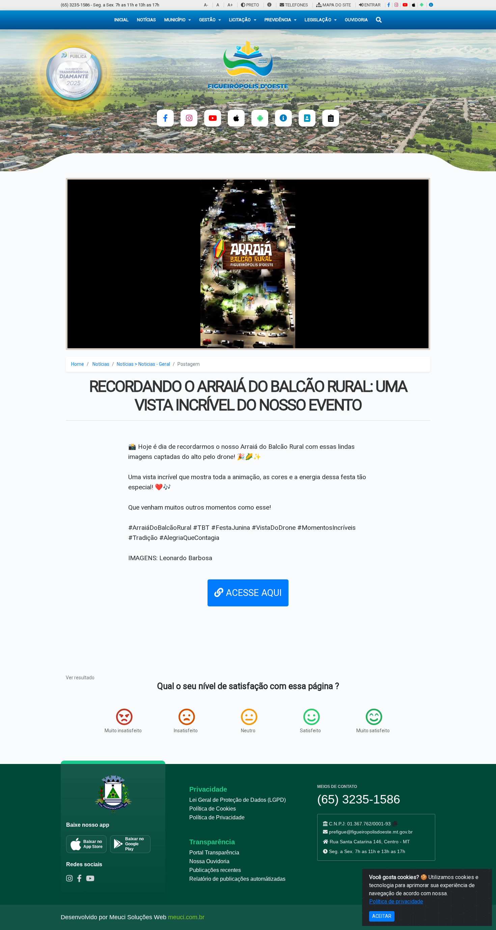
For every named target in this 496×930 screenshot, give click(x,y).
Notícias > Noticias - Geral (143, 364)
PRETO (252, 4)
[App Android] (421, 4)
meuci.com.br (186, 917)
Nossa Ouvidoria (209, 861)
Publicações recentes (215, 870)
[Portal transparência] (283, 118)
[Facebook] (388, 4)
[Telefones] (307, 118)
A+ (230, 4)
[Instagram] (396, 4)
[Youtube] (92, 879)
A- (206, 4)
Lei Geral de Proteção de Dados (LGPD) (237, 800)
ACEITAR (381, 916)
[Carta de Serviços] (330, 118)
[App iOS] (413, 4)
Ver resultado (80, 677)
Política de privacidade (396, 901)
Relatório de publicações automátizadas (237, 879)
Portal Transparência (214, 852)
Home (77, 364)
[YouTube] (405, 4)
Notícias (100, 364)
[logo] (248, 66)
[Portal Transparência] (430, 4)
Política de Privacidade (217, 817)
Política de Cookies (212, 809)
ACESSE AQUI (252, 592)
